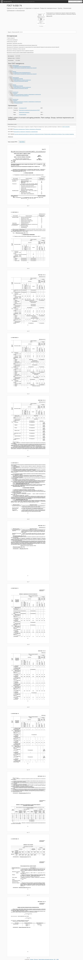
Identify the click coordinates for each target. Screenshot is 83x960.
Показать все (10, 136)
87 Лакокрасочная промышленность (21, 95)
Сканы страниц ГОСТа (12, 141)
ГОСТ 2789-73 (11, 131)
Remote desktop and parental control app (46, 959)
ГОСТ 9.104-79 (11, 126)
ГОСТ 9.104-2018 (65, 126)
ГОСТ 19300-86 (11, 134)
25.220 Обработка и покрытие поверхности (22, 79)
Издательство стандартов (24, 112)
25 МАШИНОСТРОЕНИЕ (18, 78)
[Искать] (81, 1)
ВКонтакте (36, 959)
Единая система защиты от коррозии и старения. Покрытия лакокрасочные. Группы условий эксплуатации (35, 126)
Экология (14, 71)
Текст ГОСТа (21, 141)
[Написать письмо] (56, 959)
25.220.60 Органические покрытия (21, 81)
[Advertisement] (21, 20)
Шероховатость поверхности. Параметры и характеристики (26, 131)
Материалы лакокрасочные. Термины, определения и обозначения (27, 129)
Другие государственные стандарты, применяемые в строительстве (27, 94)
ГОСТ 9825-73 (11, 129)
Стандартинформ (22, 114)
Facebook (31, 959)
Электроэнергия (15, 65)
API (54, 959)
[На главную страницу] (1, 1)
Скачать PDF (49, 16)
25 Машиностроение (18, 102)
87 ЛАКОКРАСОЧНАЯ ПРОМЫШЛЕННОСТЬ (22, 66)
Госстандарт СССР (23, 108)
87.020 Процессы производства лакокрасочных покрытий (25, 67)
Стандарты (15, 93)
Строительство (15, 92)
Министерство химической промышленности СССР (29, 110)
